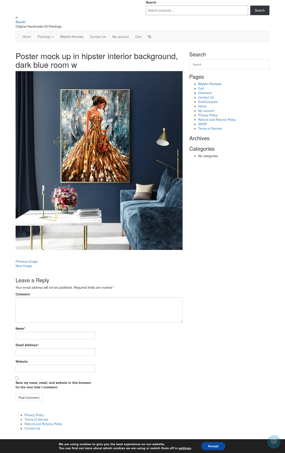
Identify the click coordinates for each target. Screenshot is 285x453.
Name (20, 328)
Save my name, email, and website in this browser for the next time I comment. (53, 384)
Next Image (24, 266)
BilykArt (21, 22)
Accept (213, 446)
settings (185, 448)
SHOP (202, 124)
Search (151, 2)
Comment (23, 294)
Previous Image (27, 261)
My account (120, 36)
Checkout (205, 93)
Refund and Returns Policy (217, 119)
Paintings (44, 36)
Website (22, 361)
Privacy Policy (208, 115)
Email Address (27, 345)
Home (26, 36)
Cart (138, 36)
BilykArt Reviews (71, 36)
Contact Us (98, 36)
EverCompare (208, 101)
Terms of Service (210, 128)
